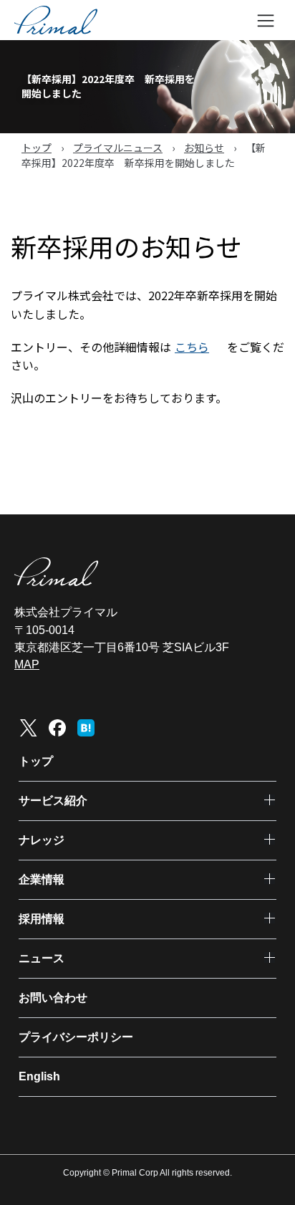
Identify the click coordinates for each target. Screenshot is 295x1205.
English (39, 1076)
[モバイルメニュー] (266, 20)
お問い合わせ (53, 998)
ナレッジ (41, 840)
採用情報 (41, 919)
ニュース (41, 958)
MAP (26, 664)
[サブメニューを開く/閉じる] (269, 799)
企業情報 (41, 879)
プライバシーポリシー (76, 1037)
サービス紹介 (53, 800)
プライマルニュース (118, 147)
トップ (36, 147)
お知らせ (204, 147)
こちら (192, 346)
